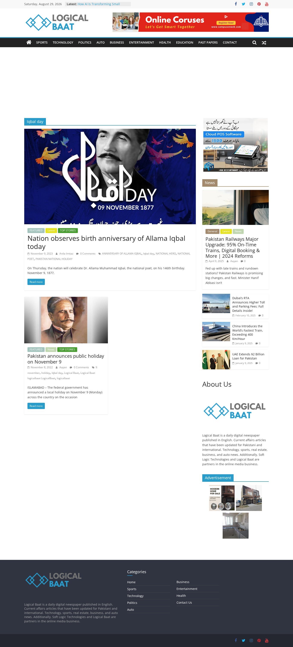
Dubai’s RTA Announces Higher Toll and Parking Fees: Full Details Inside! (248, 304)
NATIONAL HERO (166, 253)
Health (165, 42)
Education (184, 42)
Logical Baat (71, 373)
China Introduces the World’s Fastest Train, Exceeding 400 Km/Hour (247, 332)
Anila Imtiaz (66, 253)
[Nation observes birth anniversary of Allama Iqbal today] (110, 131)
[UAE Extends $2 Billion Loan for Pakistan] (216, 352)
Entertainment (141, 42)
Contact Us (184, 602)
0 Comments (87, 253)
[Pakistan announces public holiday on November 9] (66, 299)
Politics (84, 42)
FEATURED (36, 230)
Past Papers (208, 42)
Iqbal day (148, 253)
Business (117, 42)
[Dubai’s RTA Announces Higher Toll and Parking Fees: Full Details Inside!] (216, 296)
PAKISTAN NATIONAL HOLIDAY (54, 259)
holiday (45, 373)
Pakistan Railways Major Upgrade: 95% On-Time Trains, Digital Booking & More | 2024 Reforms (232, 247)
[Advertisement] (146, 86)
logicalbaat (63, 378)
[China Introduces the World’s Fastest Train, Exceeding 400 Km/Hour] (216, 324)
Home (131, 582)
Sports (42, 42)
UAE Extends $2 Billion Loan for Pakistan (248, 356)
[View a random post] (264, 42)
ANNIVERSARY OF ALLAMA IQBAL (122, 253)
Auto (101, 42)
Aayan (63, 367)
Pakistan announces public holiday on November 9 (65, 359)
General (212, 231)
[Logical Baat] (29, 42)
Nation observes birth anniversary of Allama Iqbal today (106, 242)
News (51, 349)
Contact (230, 42)
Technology (63, 42)
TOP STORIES (68, 230)
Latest (51, 230)
